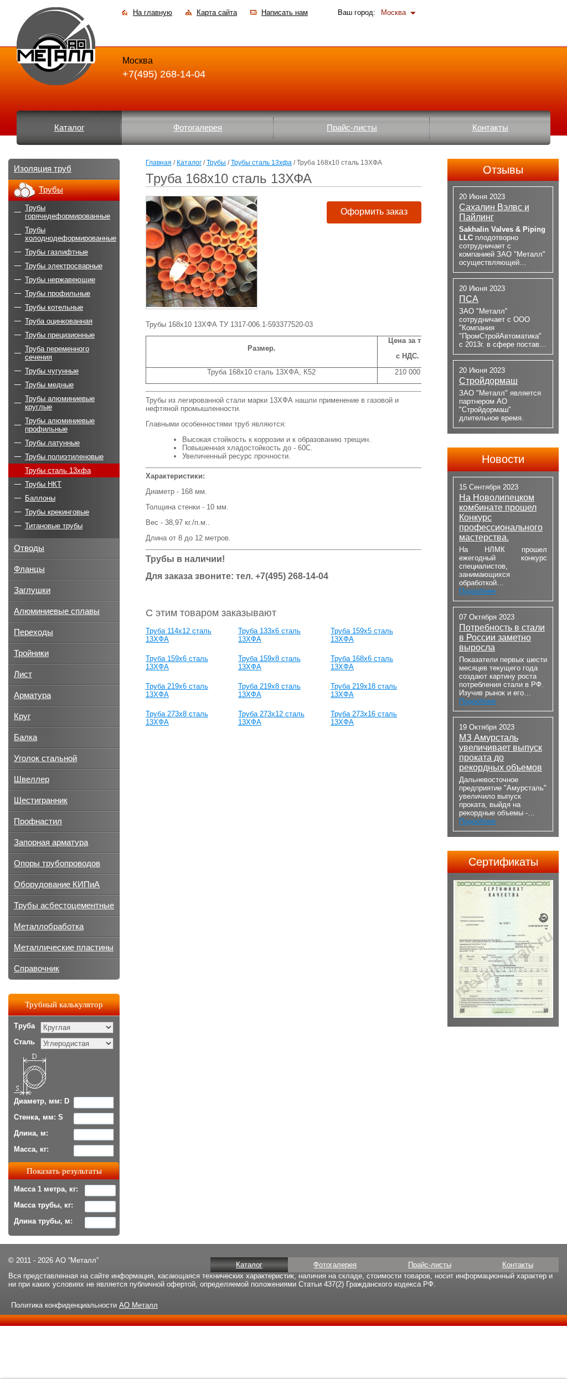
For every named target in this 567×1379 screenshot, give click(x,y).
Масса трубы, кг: (43, 1205)
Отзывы (503, 170)
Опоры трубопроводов (57, 863)
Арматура (32, 695)
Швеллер (31, 779)
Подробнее (477, 591)
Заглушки (32, 590)
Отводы (29, 548)
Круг (22, 716)
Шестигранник (41, 800)
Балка (25, 737)
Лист (23, 674)
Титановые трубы (54, 526)
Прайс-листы (352, 127)
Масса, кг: (31, 1149)
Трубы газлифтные (56, 252)
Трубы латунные (52, 443)
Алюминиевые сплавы (57, 611)
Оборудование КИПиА (57, 884)
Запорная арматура (51, 842)
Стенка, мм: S (38, 1117)
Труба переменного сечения (57, 353)
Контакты (490, 127)
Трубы (216, 162)
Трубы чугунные (52, 371)
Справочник (36, 968)
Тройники (31, 653)
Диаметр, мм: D (41, 1101)
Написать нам (284, 12)
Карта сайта (217, 12)
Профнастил (38, 821)
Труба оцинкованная (58, 321)
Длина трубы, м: (43, 1221)
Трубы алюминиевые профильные (60, 425)
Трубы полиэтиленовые (64, 456)
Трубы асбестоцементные (64, 905)
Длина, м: (31, 1133)
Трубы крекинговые (57, 512)
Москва (393, 12)
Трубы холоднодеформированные (70, 234)
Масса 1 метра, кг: (46, 1189)
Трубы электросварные (63, 266)
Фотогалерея (197, 127)
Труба (24, 1026)
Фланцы (29, 569)
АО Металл (138, 1305)
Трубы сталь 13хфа (261, 162)
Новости (503, 459)
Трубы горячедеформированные (67, 212)
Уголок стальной (45, 758)
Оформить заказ (374, 211)
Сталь (24, 1042)
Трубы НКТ (43, 484)
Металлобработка (49, 926)
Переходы (33, 632)
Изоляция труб (42, 168)
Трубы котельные (54, 307)
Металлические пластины (64, 947)
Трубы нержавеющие (60, 279)
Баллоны (40, 498)
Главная (159, 162)
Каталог (69, 127)
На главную (152, 12)
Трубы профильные (57, 293)
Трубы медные (49, 385)
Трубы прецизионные (60, 335)
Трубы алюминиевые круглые (60, 402)
